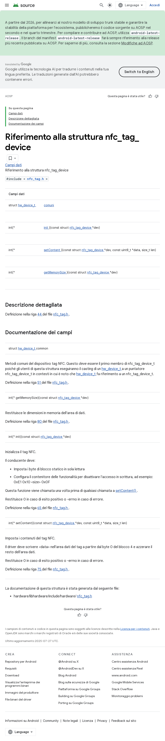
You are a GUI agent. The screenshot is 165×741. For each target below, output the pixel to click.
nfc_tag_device (81, 228)
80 (40, 421)
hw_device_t (27, 205)
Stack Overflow (122, 689)
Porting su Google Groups (75, 703)
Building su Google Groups (76, 696)
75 (39, 569)
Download (12, 675)
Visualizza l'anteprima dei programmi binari (22, 684)
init (46, 228)
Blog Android (67, 675)
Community (51, 720)
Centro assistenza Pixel (127, 668)
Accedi (155, 5)
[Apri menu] (7, 5)
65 (39, 508)
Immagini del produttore (21, 692)
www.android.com (124, 675)
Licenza (87, 720)
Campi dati (13, 165)
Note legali (70, 720)
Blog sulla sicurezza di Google (78, 682)
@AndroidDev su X (71, 668)
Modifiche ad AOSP (136, 43)
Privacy (102, 720)
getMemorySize (55, 272)
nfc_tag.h (36, 179)
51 (39, 383)
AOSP (8, 96)
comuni (49, 205)
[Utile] (150, 96)
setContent (52, 250)
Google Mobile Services (128, 682)
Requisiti (11, 668)
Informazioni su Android (22, 720)
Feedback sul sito (124, 720)
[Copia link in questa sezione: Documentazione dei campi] (77, 333)
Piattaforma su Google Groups (79, 689)
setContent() (126, 491)
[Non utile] (156, 96)
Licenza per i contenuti (135, 629)
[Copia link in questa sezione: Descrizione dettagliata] (67, 305)
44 (40, 314)
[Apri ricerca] (101, 5)
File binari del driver (18, 699)
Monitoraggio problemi (127, 696)
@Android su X (68, 661)
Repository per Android (20, 661)
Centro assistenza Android (130, 661)
